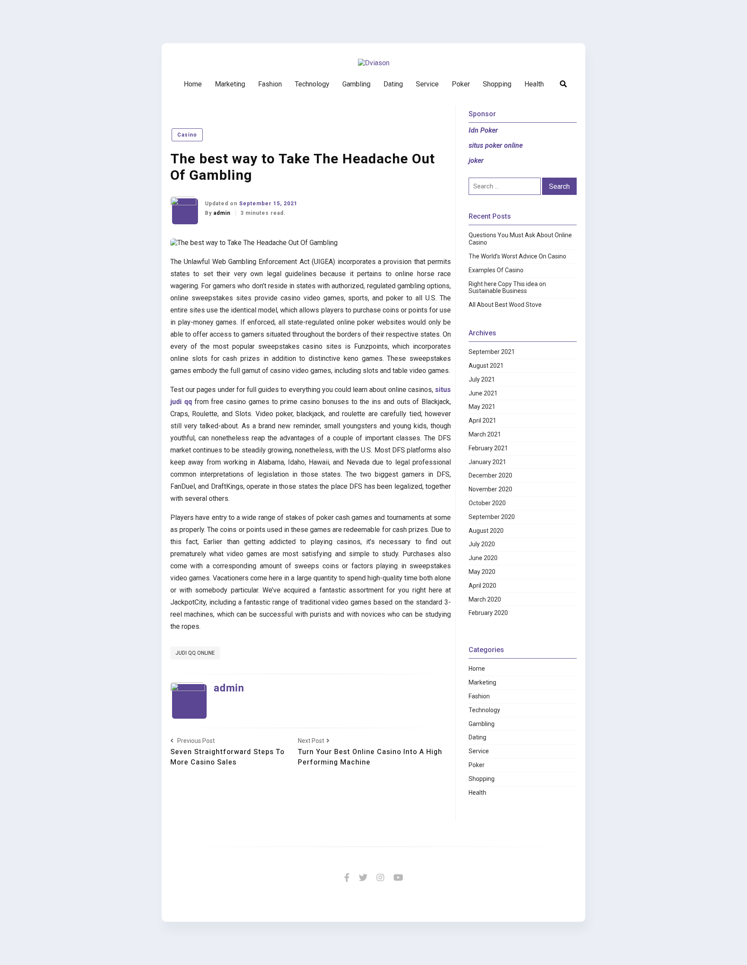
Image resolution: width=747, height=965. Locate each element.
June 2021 (483, 393)
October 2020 (487, 503)
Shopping (497, 84)
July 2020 (482, 544)
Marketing (230, 84)
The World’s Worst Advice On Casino (517, 256)
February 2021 (488, 448)
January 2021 (487, 462)
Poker (461, 84)
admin (223, 213)
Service (427, 84)
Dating (393, 84)
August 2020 (486, 530)
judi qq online (195, 653)
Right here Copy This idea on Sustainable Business (507, 287)
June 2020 (483, 557)
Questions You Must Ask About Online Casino (520, 239)
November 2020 (490, 489)
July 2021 (482, 379)
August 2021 (486, 365)
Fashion (270, 84)
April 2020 (482, 585)
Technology (312, 84)
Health (534, 84)
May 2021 (482, 406)
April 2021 (482, 420)
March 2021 (485, 434)
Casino (187, 135)
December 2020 (490, 475)
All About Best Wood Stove (505, 304)
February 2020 (488, 612)
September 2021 (492, 351)
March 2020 (485, 599)
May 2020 (482, 571)
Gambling (356, 84)
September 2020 (492, 516)
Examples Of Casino (496, 270)
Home (193, 84)
